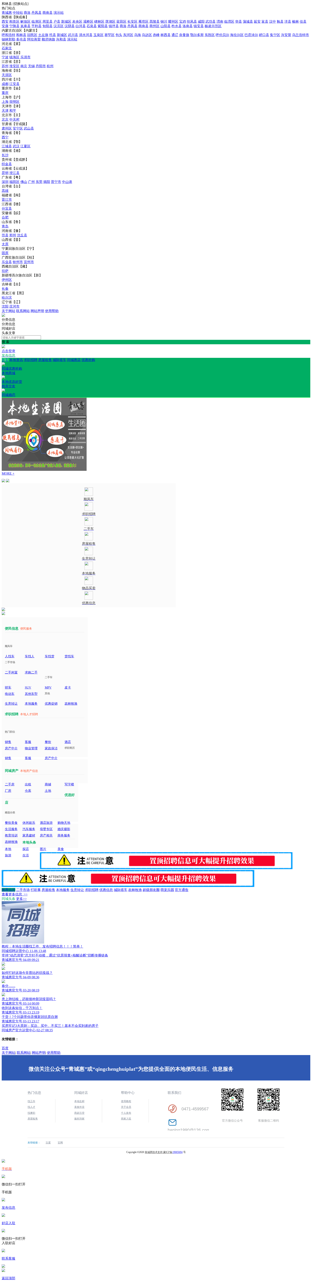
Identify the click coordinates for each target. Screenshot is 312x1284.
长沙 (5, 155)
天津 (5, 110)
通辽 (174, 35)
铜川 (163, 21)
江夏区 (25, 146)
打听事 (36, 890)
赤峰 (156, 35)
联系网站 (23, 311)
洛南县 (188, 26)
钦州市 (18, 262)
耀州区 (173, 21)
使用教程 (126, 1101)
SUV (28, 687)
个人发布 (126, 1112)
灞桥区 (88, 21)
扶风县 (192, 21)
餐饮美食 (11, 822)
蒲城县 (248, 21)
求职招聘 (30, 360)
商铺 (48, 784)
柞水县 (176, 26)
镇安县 (199, 26)
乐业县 (7, 262)
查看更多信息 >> (15, 894)
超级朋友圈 (151, 890)
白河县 (81, 26)
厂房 (8, 790)
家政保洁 (51, 748)
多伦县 (21, 39)
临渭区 (229, 21)
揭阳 (46, 182)
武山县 (29, 128)
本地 (8, 849)
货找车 (69, 656)
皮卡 (68, 687)
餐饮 (48, 742)
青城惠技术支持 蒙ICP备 (158, 1152)
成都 (5, 84)
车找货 (49, 656)
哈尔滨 (7, 297)
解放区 (25, 21)
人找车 (9, 656)
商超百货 (79, 1112)
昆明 (5, 173)
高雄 (5, 190)
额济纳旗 (48, 39)
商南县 (47, 12)
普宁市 (56, 182)
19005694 (177, 1152)
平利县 (36, 26)
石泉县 (92, 26)
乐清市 (25, 57)
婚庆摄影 (64, 829)
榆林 (295, 21)
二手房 (9, 784)
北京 (5, 119)
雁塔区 (143, 21)
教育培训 (11, 835)
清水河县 (86, 35)
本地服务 (31, 703)
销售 (8, 742)
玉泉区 (98, 35)
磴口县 (264, 35)
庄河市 (14, 306)
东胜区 (210, 35)
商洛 (27, 12)
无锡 (31, 66)
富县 (264, 21)
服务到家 (79, 1118)
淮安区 (14, 66)
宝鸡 (182, 21)
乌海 (137, 35)
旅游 (8, 855)
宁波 (5, 57)
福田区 (14, 182)
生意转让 (11, 703)
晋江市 (7, 199)
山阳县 (165, 26)
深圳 (5, 182)
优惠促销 (51, 703)
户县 (56, 21)
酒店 (68, 742)
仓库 (28, 790)
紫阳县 (103, 26)
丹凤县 (36, 12)
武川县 (73, 35)
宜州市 (29, 262)
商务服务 (64, 835)
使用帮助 (52, 311)
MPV (48, 687)
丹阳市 (41, 66)
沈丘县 (22, 235)
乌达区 (147, 35)
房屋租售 (45, 360)
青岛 (5, 226)
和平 (12, 110)
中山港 (67, 182)
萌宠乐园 (167, 890)
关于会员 (126, 1107)
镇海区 (14, 57)
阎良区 (14, 21)
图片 (43, 849)
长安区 (132, 21)
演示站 (58, 12)
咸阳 (201, 21)
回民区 (32, 35)
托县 (52, 35)
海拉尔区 (237, 35)
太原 (5, 244)
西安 (5, 21)
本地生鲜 (79, 1101)
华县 (238, 21)
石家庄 (7, 48)
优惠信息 (106, 890)
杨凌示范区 (213, 26)
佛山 (23, 182)
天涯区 (7, 75)
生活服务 (11, 829)
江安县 (14, 84)
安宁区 (18, 128)
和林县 (21, 35)
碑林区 (99, 21)
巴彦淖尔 (251, 35)
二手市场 (23, 890)
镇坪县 (114, 26)
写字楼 (69, 784)
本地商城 (12, 377)
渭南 (219, 21)
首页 (5, 360)
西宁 (5, 137)
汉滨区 (58, 26)
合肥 (5, 217)
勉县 (280, 21)
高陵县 (154, 21)
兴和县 (61, 39)
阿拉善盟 (34, 39)
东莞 (39, 182)
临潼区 (36, 21)
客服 (28, 742)
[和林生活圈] (3, 315)
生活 (25, 855)
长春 (5, 288)
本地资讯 (16, 360)
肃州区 (7, 128)
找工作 (31, 1101)
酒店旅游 (46, 822)
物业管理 (31, 748)
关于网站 (8, 311)
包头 (118, 35)
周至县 (47, 21)
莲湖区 (110, 21)
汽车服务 (28, 829)
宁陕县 (14, 26)
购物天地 (64, 822)
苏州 (5, 66)
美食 (61, 849)
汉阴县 (70, 26)
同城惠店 (74, 360)
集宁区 (275, 35)
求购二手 (31, 672)
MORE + (8, 473)
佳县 (303, 21)
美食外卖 (79, 1107)
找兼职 (31, 1112)
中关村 (14, 119)
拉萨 (5, 271)
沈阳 (5, 306)
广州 (31, 182)
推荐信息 (8, 890)
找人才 (31, 1107)
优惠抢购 (48, 364)
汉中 (272, 21)
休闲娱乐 (28, 822)
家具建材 (28, 835)
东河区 (128, 35)
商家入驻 (126, 1118)
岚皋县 (25, 26)
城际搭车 (59, 360)
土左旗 (43, 35)
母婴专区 (46, 829)
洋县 (287, 21)
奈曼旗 (184, 35)
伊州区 (7, 280)
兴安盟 (286, 35)
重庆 (5, 93)
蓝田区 (121, 21)
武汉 (16, 146)
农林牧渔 (71, 703)
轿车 (8, 687)
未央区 (77, 21)
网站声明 (37, 311)
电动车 (9, 694)
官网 (60, 1142)
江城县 (7, 146)
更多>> (21, 899)
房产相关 (46, 835)
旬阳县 (47, 26)
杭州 (50, 66)
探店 (25, 849)
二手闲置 (11, 672)
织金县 (7, 164)
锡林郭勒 (8, 39)
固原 (5, 253)
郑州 (12, 235)
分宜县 (7, 208)
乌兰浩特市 (300, 35)
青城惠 (7, 12)
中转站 (18, 12)
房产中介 (11, 748)
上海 (5, 101)
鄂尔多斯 (197, 35)
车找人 (29, 656)
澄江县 (14, 173)
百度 (5, 1048)
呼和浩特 (8, 35)
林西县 (165, 35)
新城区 (66, 21)
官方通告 (181, 890)
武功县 (210, 21)
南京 (23, 66)
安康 (5, 26)
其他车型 (31, 694)
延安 (257, 21)
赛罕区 (109, 35)
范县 (5, 235)
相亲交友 (8, 390)
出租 (28, 784)
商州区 (154, 26)
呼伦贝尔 (222, 35)
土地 (48, 790)
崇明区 (14, 101)
